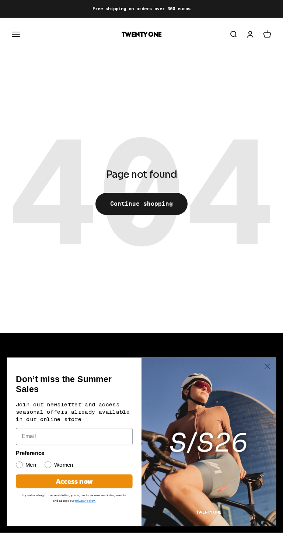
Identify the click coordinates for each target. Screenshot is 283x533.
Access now (74, 481)
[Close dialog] (267, 366)
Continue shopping (141, 204)
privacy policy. (85, 500)
